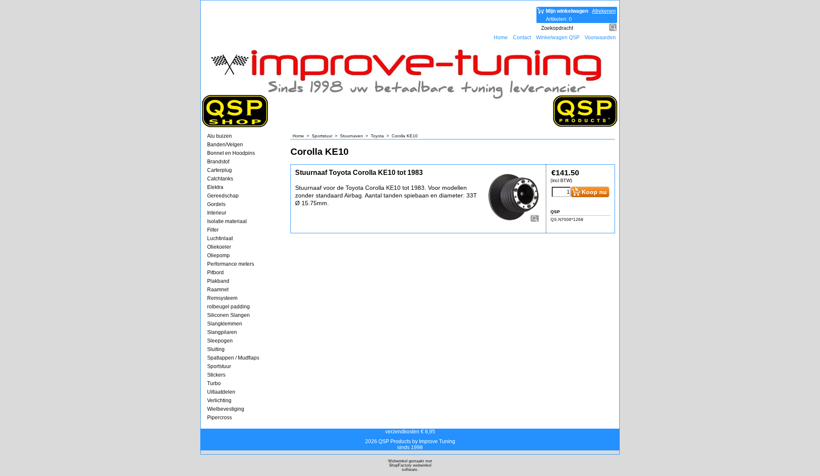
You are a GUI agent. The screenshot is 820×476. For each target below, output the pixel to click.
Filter (213, 230)
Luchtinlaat (220, 238)
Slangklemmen (224, 324)
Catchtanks (220, 179)
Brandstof (218, 162)
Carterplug (219, 170)
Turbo (214, 383)
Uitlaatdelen (221, 392)
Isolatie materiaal (227, 221)
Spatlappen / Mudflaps (233, 358)
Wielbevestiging (225, 409)
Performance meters (230, 264)
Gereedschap (223, 196)
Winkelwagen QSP (558, 38)
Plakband (218, 281)
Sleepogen (220, 341)
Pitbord (215, 273)
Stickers (216, 375)
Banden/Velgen (225, 145)
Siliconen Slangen (228, 315)
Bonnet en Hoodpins (231, 153)
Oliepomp (218, 255)
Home (501, 38)
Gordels (216, 204)
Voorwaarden (600, 38)
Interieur (216, 213)
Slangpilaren (222, 332)
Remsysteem (222, 298)
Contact (522, 38)
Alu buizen (219, 136)
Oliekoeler (219, 247)
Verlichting (219, 400)
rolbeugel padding (228, 307)
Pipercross (219, 418)
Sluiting (216, 349)
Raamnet (217, 290)
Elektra (215, 187)
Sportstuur (219, 366)
